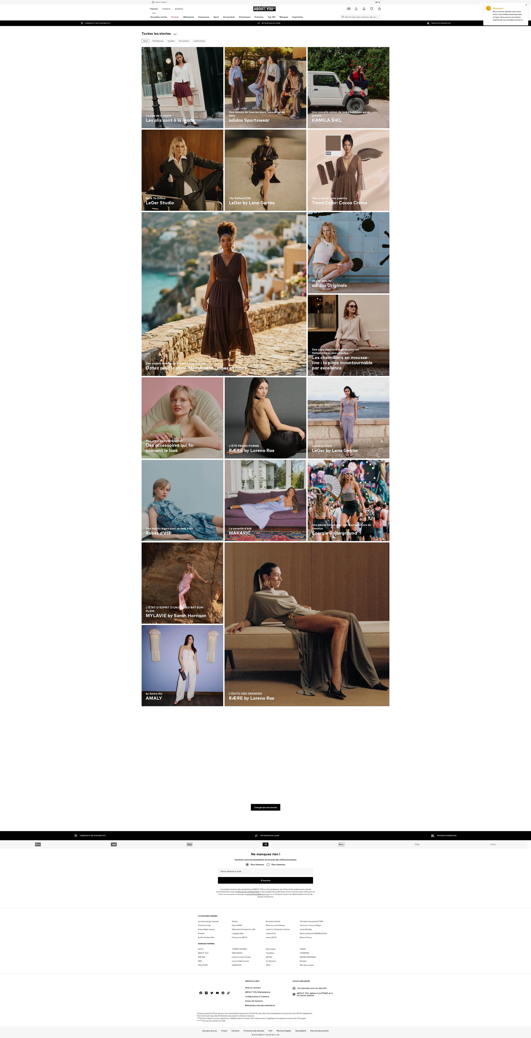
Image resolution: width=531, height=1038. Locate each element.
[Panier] (379, 9)
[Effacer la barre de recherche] (379, 17)
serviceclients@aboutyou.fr (258, 894)
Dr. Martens (271, 961)
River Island (270, 949)
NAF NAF (201, 957)
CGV (270, 1031)
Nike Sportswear (307, 965)
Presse (224, 1031)
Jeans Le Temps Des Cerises (278, 929)
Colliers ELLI (271, 933)
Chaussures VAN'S (239, 937)
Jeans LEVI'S (271, 937)
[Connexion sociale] (200, 993)
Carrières (235, 1031)
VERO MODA (237, 953)
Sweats (201, 933)
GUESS (303, 949)
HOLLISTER (203, 965)
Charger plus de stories (265, 807)
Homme (166, 9)
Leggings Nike (238, 933)
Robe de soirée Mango (275, 925)
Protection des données (254, 1031)
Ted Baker (270, 953)
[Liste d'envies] (371, 9)
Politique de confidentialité (247, 892)
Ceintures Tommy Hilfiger (310, 925)
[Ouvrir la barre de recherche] (342, 17)
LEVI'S (200, 949)
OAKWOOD (236, 965)
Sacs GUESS (237, 925)
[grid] (265, 418)
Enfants (179, 9)
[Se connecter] (356, 9)
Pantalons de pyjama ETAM (311, 921)
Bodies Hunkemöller (206, 937)
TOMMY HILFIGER (239, 949)
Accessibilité (301, 1031)
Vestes (235, 921)
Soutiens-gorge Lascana (208, 921)
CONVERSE (304, 953)
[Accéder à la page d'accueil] (213, 982)
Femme (154, 9)
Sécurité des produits (319, 1031)
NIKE (200, 961)
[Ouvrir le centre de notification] (364, 9)
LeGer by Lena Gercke (241, 957)
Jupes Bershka (306, 929)
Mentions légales (284, 1031)
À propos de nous (209, 1031)
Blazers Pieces (306, 937)
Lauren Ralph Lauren (240, 961)
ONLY (268, 965)
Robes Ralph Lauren (206, 929)
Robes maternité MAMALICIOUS (313, 933)
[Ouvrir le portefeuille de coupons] (348, 9)
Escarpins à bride (273, 921)
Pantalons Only (204, 925)
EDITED (269, 957)
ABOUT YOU (203, 953)
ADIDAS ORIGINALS (308, 957)
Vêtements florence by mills (243, 929)
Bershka (303, 961)
